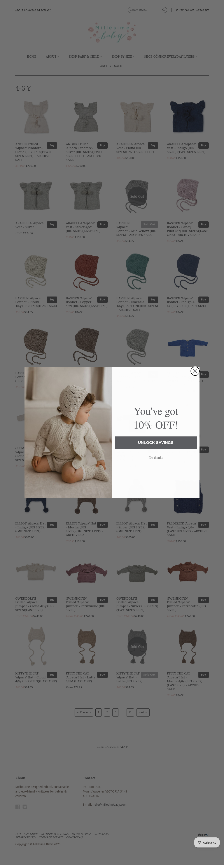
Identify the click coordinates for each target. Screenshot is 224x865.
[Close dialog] (195, 371)
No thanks (156, 457)
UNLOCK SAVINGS (155, 442)
